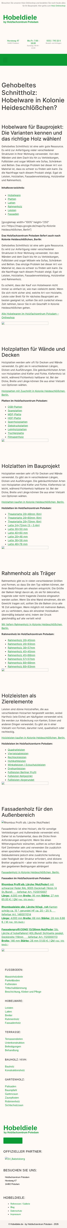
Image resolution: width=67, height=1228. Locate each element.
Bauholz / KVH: (16, 1059)
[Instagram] (55, 60)
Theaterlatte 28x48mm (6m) (25, 514)
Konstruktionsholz (15, 1070)
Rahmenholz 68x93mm (21, 666)
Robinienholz (12, 1101)
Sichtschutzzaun (14, 1105)
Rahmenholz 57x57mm (21, 658)
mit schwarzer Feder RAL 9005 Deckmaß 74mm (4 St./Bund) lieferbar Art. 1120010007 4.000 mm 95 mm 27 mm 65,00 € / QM (30, 892)
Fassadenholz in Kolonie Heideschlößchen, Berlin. (30, 872)
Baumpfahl (11, 1090)
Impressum (15, 1214)
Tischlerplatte (16, 433)
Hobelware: (14, 1001)
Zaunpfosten (12, 1097)
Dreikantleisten (16, 768)
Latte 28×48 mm (18, 536)
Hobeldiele (20, 17)
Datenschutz (16, 1211)
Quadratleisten (16, 749)
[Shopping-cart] (61, 60)
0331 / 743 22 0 (54, 41)
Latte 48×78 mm (18, 544)
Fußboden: (14, 970)
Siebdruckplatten (18, 425)
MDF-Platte (14, 414)
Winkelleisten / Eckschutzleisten (26, 764)
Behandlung (12, 1050)
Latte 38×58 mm (18, 540)
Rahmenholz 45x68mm (21, 655)
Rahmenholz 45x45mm (21, 651)
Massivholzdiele (14, 976)
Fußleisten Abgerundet (21, 779)
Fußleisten (11, 984)
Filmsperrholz (16, 436)
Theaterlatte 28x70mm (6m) (24, 521)
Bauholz (9, 1066)
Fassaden (13, 214)
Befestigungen (13, 1046)
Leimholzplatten (17, 429)
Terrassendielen (14, 1039)
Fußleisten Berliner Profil (22, 772)
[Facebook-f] (48, 60)
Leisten (12, 210)
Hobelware (14, 195)
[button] (5, 60)
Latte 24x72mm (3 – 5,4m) (24, 525)
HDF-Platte (14, 418)
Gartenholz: (15, 1079)
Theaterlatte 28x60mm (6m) (25, 517)
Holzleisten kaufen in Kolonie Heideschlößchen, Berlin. (33, 737)
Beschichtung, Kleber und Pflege (23, 991)
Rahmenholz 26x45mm (21, 640)
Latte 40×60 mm (18, 532)
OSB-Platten (15, 406)
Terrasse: (13, 1032)
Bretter (8, 1015)
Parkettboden (12, 980)
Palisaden (10, 1086)
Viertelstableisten (18, 753)
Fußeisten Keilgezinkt (20, 776)
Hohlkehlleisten (17, 761)
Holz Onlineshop (58, 6)
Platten (12, 198)
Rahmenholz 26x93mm (21, 643)
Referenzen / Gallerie (20, 1203)
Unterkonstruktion (14, 1042)
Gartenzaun (11, 1094)
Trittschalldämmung (16, 988)
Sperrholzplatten (17, 421)
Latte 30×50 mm (18, 529)
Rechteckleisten (17, 757)
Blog (12, 1207)
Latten (11, 202)
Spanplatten (15, 410)
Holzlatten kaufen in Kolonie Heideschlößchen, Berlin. (33, 502)
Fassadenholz (13, 1023)
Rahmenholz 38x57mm (21, 647)
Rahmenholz (15, 206)
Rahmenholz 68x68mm (21, 662)
